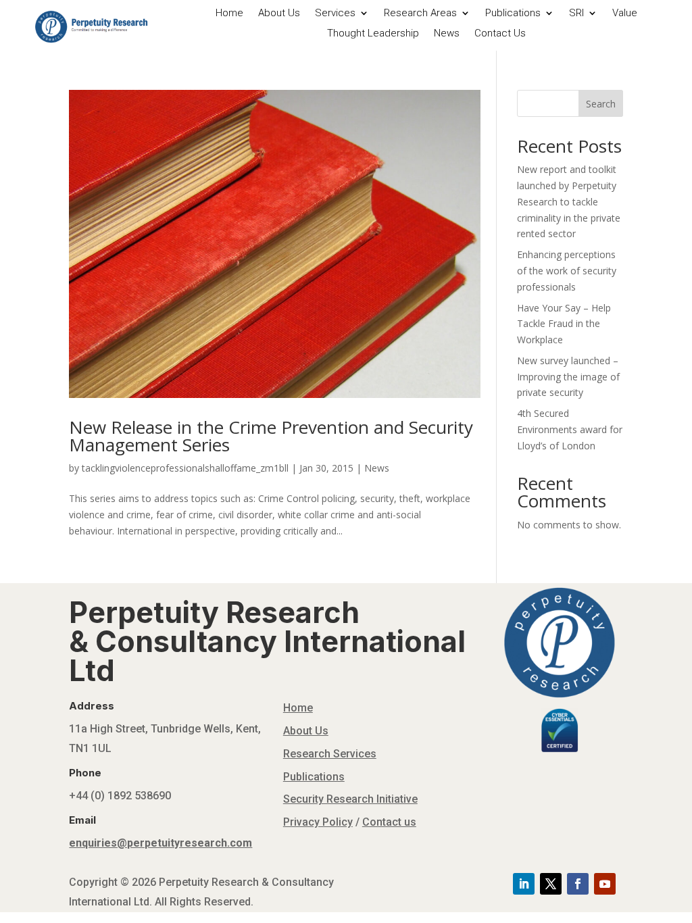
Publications (513, 13)
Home (229, 13)
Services (335, 13)
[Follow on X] (551, 884)
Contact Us (500, 33)
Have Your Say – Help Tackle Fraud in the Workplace (564, 324)
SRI (576, 13)
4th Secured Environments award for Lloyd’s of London (569, 429)
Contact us (389, 822)
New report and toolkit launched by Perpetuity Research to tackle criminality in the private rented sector (568, 201)
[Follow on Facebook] (578, 884)
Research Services (329, 753)
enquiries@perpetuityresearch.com (160, 843)
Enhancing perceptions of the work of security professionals (566, 270)
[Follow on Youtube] (605, 884)
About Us (279, 13)
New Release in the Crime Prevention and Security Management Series (271, 436)
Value (624, 13)
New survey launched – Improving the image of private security (568, 376)
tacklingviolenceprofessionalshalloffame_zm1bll (185, 468)
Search (601, 103)
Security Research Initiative (350, 799)
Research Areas (420, 13)
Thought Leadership (373, 33)
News (447, 33)
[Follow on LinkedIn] (524, 884)
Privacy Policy (318, 822)
